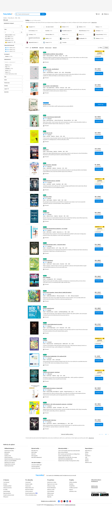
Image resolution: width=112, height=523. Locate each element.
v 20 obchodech (98, 309)
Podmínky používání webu (70, 505)
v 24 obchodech (98, 118)
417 (106, 434)
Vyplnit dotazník (94, 487)
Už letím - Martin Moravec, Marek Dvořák (51, 117)
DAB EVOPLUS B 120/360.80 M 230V (65, 459)
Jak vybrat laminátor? (35, 466)
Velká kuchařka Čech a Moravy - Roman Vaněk (52, 388)
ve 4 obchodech (98, 246)
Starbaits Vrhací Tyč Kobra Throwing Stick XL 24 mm (68, 460)
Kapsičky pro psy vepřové (9, 462)
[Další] (108, 434)
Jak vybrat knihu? (46, 104)
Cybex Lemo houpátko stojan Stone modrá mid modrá (69, 450)
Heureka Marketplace (51, 487)
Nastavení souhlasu (29, 489)
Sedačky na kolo (7, 455)
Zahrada (86, 459)
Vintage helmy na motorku (9, 464)
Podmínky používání (7, 486)
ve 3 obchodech (98, 293)
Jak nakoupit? (28, 482)
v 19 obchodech (98, 325)
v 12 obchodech (98, 86)
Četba (16, 18)
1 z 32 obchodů (98, 375)
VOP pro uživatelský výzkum (31, 495)
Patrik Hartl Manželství (48, 260)
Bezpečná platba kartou (30, 493)
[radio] (4, 47)
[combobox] (27, 14)
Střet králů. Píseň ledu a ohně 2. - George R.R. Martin (54, 244)
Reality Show (46, 149)
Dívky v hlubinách (46, 277)
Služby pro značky (50, 489)
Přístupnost (5, 497)
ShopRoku (71, 484)
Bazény (86, 454)
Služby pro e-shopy (51, 486)
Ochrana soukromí (29, 491)
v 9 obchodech (98, 389)
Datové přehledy (50, 491)
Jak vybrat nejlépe (36, 462)
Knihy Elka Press (34, 450)
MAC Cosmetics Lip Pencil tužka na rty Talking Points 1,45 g (69, 454)
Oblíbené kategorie (9, 448)
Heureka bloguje (6, 491)
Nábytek (87, 460)
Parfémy (86, 452)
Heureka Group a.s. (50, 505)
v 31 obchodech (98, 262)
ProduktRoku (72, 486)
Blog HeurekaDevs (7, 493)
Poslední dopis (46, 212)
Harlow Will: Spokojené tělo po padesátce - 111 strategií (55, 228)
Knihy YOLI (33, 454)
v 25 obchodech (98, 166)
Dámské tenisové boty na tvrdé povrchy (12, 459)
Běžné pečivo (7, 452)
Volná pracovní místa (7, 487)
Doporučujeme (88, 448)
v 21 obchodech (98, 198)
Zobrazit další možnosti (10, 74)
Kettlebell (6, 454)
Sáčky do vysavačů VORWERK (10, 460)
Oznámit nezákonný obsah (8, 495)
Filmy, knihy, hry (11, 18)
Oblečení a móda (88, 462)
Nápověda (49, 497)
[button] (12, 26)
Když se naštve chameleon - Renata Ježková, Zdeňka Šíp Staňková (57, 292)
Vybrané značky (35, 448)
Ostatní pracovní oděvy (9, 450)
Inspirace (71, 489)
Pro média (5, 489)
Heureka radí (27, 486)
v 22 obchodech (98, 357)
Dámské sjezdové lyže (8, 466)
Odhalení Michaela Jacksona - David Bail (51, 180)
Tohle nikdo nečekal (47, 196)
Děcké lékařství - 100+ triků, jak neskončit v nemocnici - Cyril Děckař (57, 404)
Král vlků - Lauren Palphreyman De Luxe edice (52, 324)
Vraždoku (45, 340)
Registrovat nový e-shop (52, 484)
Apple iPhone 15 (88, 450)
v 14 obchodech (98, 134)
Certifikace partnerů (73, 487)
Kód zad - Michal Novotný (48, 308)
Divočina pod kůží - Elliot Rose (49, 420)
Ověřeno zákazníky (73, 482)
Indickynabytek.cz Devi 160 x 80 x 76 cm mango (67, 457)
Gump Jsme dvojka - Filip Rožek (49, 165)
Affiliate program (50, 493)
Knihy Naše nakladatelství (36, 457)
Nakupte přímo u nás (29, 487)
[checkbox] (4, 35)
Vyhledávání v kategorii (9, 23)
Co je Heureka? (6, 482)
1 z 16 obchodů (98, 56)
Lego (86, 457)
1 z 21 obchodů (98, 184)
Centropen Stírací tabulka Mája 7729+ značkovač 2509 (54, 356)
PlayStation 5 (87, 455)
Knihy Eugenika (34, 455)
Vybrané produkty (62, 448)
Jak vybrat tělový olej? (35, 468)
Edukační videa (50, 495)
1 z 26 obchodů (98, 343)
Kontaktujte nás (94, 481)
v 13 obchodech (98, 150)
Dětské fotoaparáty (8, 457)
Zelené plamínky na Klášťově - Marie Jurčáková (53, 54)
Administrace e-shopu (51, 482)
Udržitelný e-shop (72, 491)
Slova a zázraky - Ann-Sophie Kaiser (50, 86)
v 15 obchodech (98, 421)
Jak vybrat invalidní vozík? (36, 465)
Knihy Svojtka (34, 452)
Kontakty (5, 484)
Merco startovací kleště (63, 452)
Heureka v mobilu (28, 484)
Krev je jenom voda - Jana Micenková (51, 69)
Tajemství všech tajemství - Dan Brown (51, 372)
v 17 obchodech (98, 70)
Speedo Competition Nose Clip (64, 455)
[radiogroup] (13, 49)
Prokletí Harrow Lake (47, 133)
